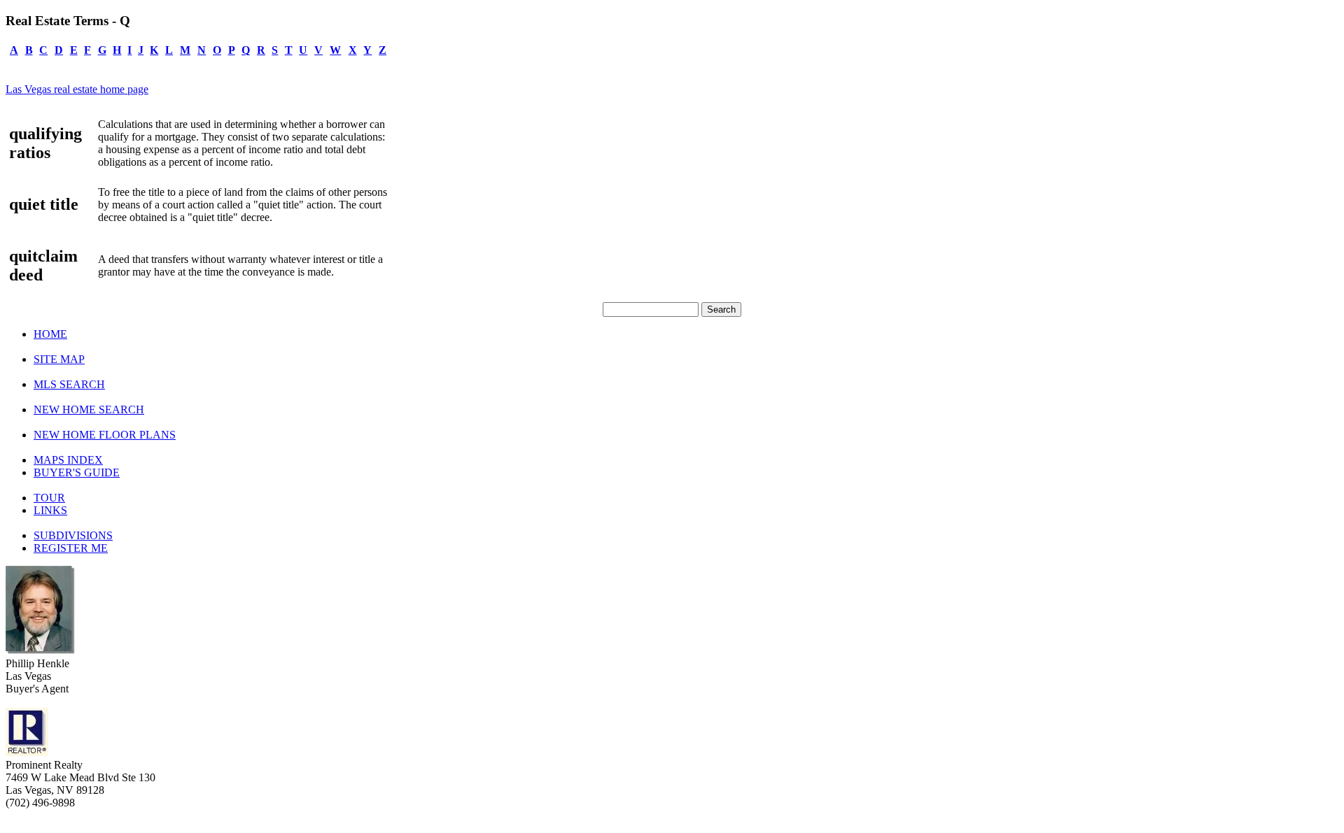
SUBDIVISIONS (73, 535)
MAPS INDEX (68, 460)
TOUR (49, 498)
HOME (50, 334)
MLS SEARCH (69, 384)
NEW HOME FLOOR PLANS (105, 435)
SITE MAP (59, 359)
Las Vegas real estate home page (77, 89)
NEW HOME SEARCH (89, 409)
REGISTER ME (71, 548)
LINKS (50, 510)
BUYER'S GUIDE (77, 472)
